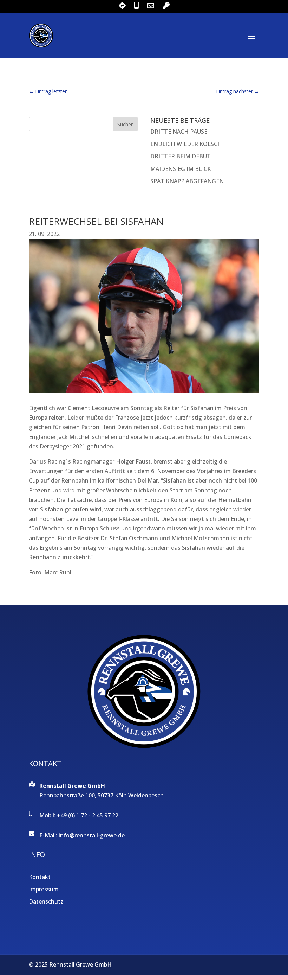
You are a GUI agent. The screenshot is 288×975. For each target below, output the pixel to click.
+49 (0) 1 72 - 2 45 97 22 (87, 815)
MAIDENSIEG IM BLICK (180, 169)
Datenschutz (46, 901)
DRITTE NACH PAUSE (178, 131)
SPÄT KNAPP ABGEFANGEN (187, 181)
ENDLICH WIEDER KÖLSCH (186, 144)
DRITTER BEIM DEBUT (180, 156)
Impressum (44, 889)
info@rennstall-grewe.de (92, 835)
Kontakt (40, 877)
